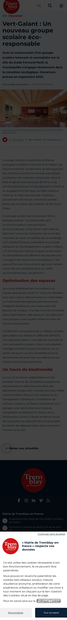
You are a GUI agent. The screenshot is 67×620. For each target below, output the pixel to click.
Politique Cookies (48, 600)
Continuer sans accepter (51, 534)
